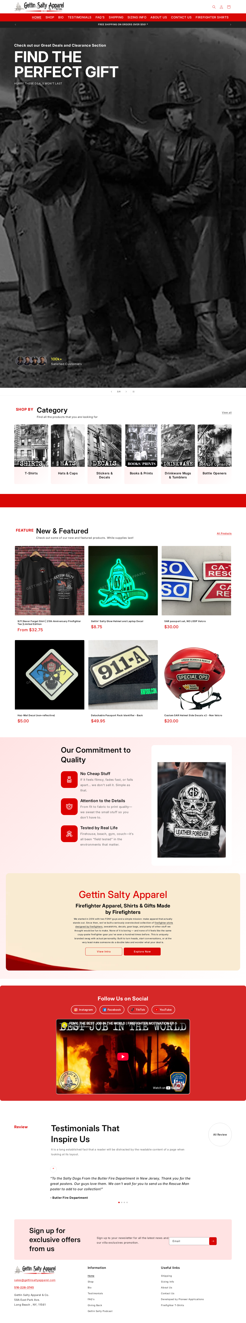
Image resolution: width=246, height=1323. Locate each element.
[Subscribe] (213, 1241)
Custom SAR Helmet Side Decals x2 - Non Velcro (193, 715)
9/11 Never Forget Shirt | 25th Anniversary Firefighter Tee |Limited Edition (49, 623)
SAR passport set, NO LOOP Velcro (185, 621)
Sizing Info (167, 1281)
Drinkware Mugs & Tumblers (178, 475)
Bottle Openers (215, 473)
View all (227, 412)
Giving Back (95, 1305)
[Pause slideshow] (134, 391)
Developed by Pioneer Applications (182, 1299)
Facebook (114, 1009)
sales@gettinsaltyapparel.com (35, 1280)
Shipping (166, 1275)
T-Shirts (31, 473)
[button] (214, 7)
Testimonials (95, 1293)
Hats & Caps (68, 473)
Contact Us (167, 1293)
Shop (91, 1281)
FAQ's (91, 1299)
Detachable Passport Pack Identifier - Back (117, 715)
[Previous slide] (111, 391)
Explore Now (142, 951)
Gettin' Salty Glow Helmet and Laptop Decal (117, 621)
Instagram (86, 1009)
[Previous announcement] (15, 24)
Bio (90, 1287)
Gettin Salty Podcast (100, 1310)
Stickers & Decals (104, 475)
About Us (166, 1287)
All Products (224, 533)
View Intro (104, 951)
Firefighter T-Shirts (172, 1305)
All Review (220, 1134)
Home (91, 1275)
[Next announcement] (230, 24)
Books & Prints (141, 473)
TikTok (140, 1009)
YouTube (166, 1009)
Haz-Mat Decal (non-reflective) (36, 715)
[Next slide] (126, 391)
